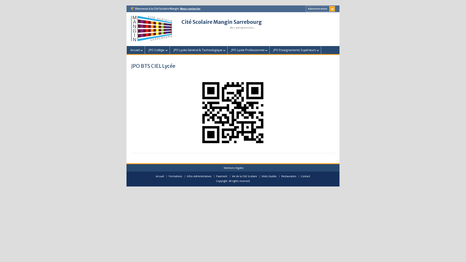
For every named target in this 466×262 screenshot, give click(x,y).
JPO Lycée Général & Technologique (197, 50)
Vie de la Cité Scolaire (244, 176)
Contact (305, 176)
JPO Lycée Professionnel (247, 50)
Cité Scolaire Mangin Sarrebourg (221, 22)
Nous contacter (190, 8)
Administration (317, 8)
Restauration (288, 176)
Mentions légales (234, 168)
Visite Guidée (269, 176)
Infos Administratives (199, 176)
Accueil (135, 50)
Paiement (221, 176)
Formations (175, 176)
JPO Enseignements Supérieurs (294, 50)
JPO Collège (156, 50)
